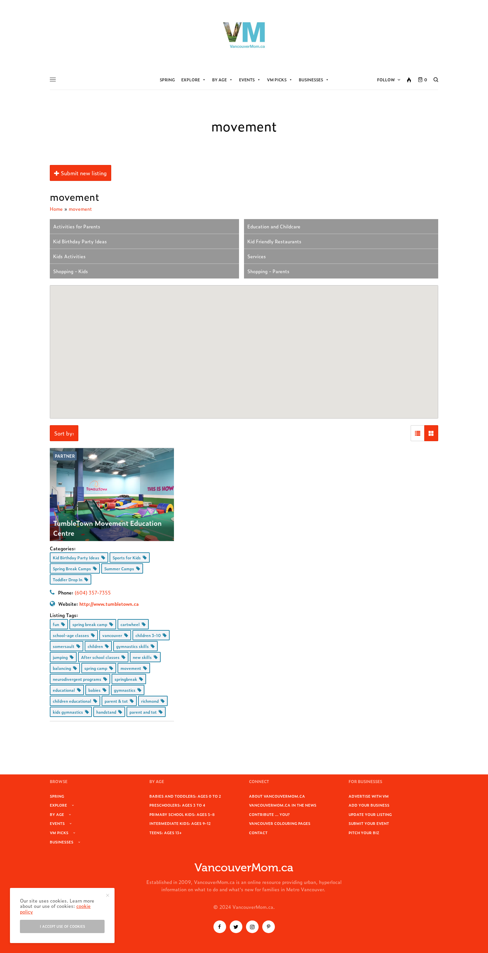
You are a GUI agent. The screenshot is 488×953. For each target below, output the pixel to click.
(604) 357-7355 (93, 592)
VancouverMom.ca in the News (282, 805)
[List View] (418, 433)
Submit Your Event (369, 823)
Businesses (311, 80)
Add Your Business (369, 805)
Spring (167, 80)
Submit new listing (83, 173)
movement (80, 208)
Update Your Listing (370, 814)
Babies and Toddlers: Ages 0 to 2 (185, 796)
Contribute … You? (269, 814)
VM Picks (276, 80)
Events (247, 80)
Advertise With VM (369, 796)
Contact (258, 832)
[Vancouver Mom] (244, 35)
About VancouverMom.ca (277, 796)
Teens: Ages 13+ (165, 832)
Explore (190, 80)
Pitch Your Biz (364, 832)
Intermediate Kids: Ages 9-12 (180, 823)
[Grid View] (431, 433)
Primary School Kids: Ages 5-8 (182, 814)
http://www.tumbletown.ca (109, 603)
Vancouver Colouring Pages (279, 823)
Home (56, 208)
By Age (219, 80)
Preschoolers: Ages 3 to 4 (177, 805)
